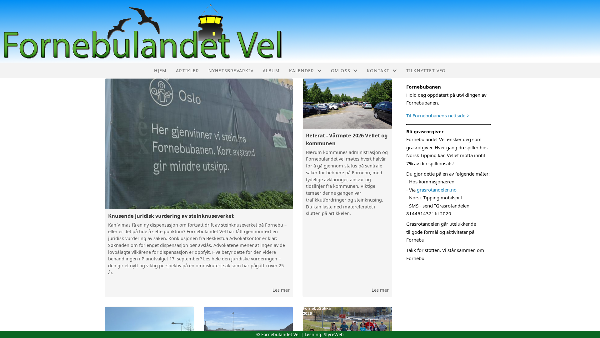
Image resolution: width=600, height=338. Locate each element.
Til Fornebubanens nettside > (438, 115)
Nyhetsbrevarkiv (230, 71)
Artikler (187, 71)
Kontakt (378, 71)
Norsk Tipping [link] (421, 155)
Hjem (160, 71)
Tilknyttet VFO (426, 71)
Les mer (281, 290)
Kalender (301, 71)
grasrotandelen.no (437, 190)
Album (271, 71)
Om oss (340, 71)
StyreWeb (334, 334)
